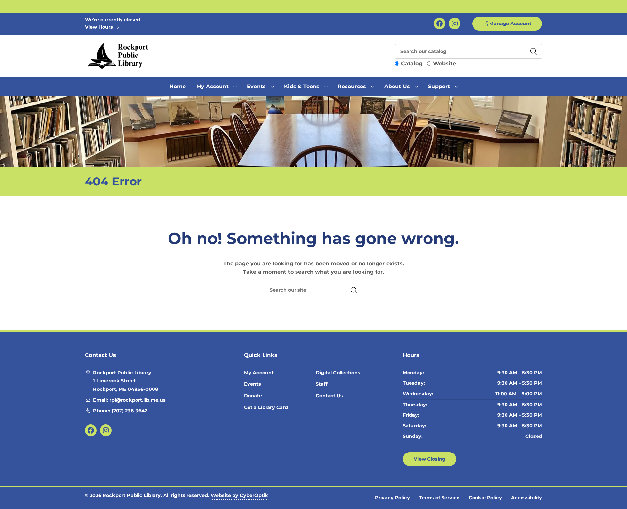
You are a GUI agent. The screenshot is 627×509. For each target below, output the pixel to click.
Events (252, 384)
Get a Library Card (266, 407)
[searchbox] (313, 290)
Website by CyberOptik (239, 495)
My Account (259, 372)
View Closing (429, 459)
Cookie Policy (485, 498)
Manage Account (509, 23)
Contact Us (329, 396)
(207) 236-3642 (129, 411)
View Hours (99, 27)
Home (177, 86)
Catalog (411, 63)
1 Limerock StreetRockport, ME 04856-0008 (125, 385)
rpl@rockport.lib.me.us (137, 400)
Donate (253, 396)
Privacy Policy (392, 498)
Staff (322, 384)
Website (444, 63)
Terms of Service (439, 498)
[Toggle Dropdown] (235, 86)
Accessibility (526, 498)
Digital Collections (338, 372)
